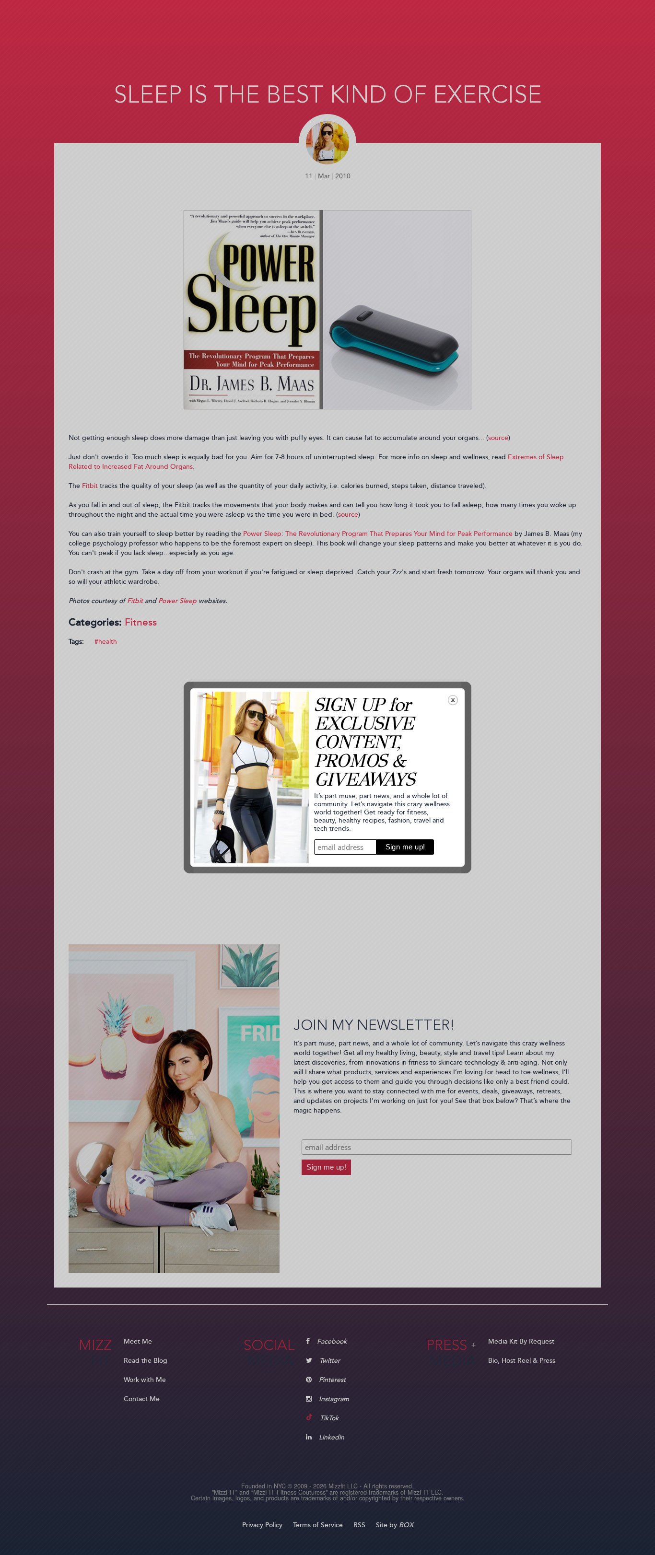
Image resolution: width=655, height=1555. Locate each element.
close (453, 700)
